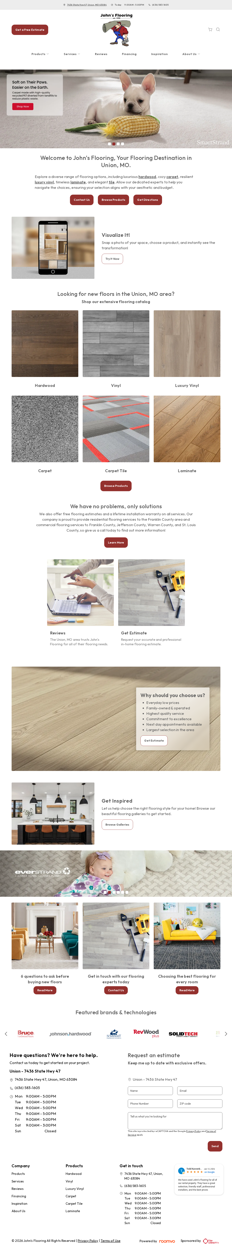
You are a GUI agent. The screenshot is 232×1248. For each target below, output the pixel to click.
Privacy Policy (193, 1131)
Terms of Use (110, 1241)
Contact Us (82, 200)
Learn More (116, 542)
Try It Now (112, 259)
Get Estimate (154, 740)
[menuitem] (40, 54)
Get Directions (147, 200)
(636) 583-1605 (160, 4)
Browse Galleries (117, 824)
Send (215, 1146)
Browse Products (113, 200)
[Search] (218, 30)
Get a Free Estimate (29, 30)
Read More (44, 990)
